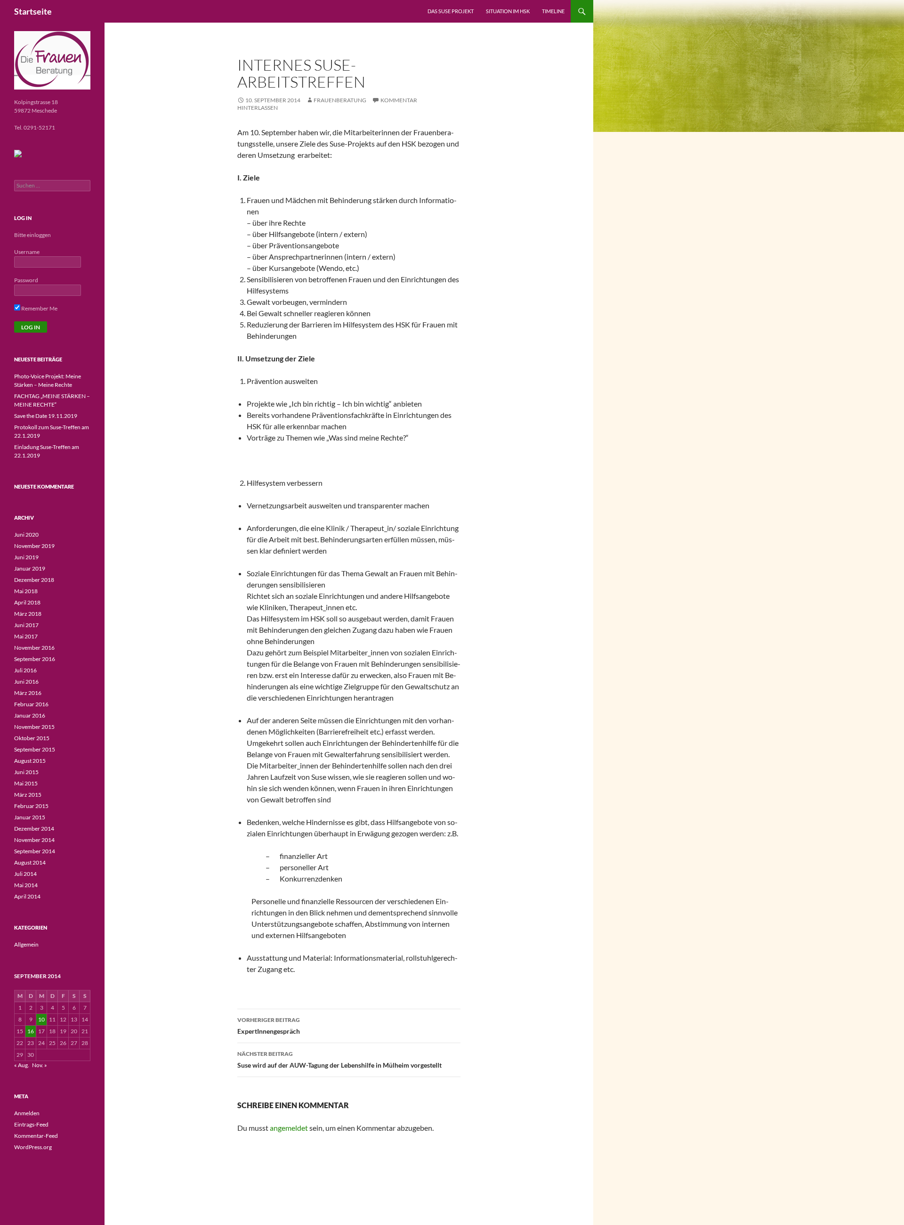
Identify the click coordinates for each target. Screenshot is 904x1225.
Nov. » (39, 1065)
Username (27, 251)
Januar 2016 (29, 715)
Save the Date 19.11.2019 (45, 415)
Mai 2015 (26, 783)
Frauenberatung (340, 100)
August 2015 (30, 760)
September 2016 (34, 658)
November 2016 (34, 647)
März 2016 (27, 692)
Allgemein (26, 944)
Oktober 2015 (31, 738)
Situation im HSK (508, 11)
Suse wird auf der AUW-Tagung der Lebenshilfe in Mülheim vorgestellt (339, 1059)
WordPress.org (33, 1147)
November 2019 (34, 545)
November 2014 (34, 839)
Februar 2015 (31, 805)
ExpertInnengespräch (268, 1025)
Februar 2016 (31, 704)
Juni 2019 (26, 557)
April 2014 (27, 896)
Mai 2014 (26, 885)
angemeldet (289, 1127)
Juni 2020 (26, 534)
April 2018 (27, 602)
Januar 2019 (29, 568)
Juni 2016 (26, 681)
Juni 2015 (26, 772)
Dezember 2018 (34, 579)
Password (26, 280)
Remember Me (38, 308)
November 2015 (34, 726)
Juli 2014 (25, 873)
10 (41, 1019)
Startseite (33, 11)
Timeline (553, 11)
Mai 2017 (26, 636)
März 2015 (27, 794)
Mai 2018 (26, 591)
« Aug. (21, 1065)
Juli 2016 (25, 670)
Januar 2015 (29, 817)
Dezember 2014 (34, 828)
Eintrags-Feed (31, 1124)
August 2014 (30, 862)
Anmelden (27, 1113)
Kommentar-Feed (36, 1135)
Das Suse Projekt (451, 11)
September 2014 (34, 851)
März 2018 (27, 613)
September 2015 (34, 749)
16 (30, 1031)
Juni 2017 (26, 625)
